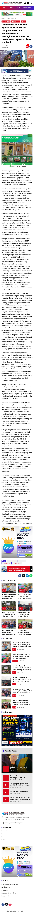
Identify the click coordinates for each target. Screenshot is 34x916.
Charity (23, 21)
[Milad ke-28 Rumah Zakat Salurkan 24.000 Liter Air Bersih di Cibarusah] (25, 588)
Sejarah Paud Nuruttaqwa (19, 791)
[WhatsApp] (30, 575)
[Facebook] (19, 575)
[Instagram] (10, 904)
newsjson (5, 890)
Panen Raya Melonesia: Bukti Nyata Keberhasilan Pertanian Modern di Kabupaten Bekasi (20, 799)
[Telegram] (27, 575)
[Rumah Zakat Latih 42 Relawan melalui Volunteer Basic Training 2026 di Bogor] (9, 606)
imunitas (22, 561)
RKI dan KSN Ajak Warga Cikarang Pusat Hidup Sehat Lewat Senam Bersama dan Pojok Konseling (8, 632)
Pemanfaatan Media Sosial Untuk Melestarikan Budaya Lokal (19, 784)
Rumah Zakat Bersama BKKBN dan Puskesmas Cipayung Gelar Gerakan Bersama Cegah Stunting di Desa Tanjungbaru (25, 632)
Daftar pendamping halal (10, 884)
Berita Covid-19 (6, 21)
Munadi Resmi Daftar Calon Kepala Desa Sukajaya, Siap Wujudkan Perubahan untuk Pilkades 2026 (9, 596)
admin (3, 46)
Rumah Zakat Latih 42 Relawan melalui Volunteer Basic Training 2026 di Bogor (8, 614)
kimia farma (17, 563)
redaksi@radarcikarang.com (14, 823)
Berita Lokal (5, 834)
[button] (25, 3)
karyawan (7, 563)
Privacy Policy (6, 896)
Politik (3, 840)
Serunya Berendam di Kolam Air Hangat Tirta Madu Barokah (20, 777)
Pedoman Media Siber (9, 893)
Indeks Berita (6, 887)
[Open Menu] (28, 3)
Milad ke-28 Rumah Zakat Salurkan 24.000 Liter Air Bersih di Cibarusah (25, 596)
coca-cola (12, 561)
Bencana (21, 590)
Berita (4, 590)
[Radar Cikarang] (12, 3)
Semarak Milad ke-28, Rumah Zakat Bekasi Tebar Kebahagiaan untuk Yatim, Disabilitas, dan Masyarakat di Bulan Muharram (24, 614)
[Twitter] (23, 575)
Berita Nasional (16, 21)
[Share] (30, 46)
